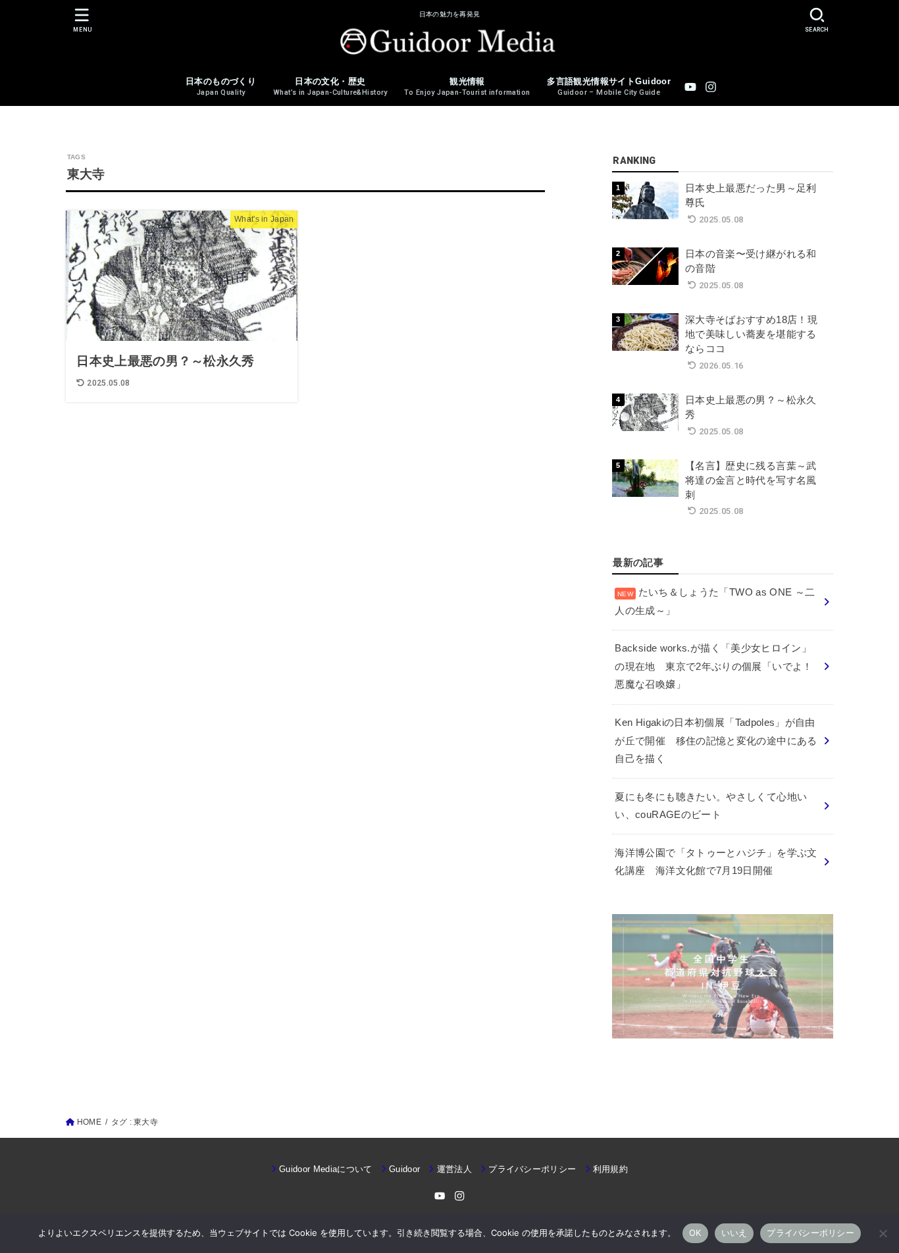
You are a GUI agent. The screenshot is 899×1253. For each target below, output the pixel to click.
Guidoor (404, 1169)
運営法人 (454, 1169)
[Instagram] (711, 87)
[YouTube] (690, 87)
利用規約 (610, 1169)
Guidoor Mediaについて (325, 1169)
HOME (89, 1122)
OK (695, 1232)
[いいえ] (882, 1233)
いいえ (734, 1232)
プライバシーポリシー (532, 1169)
